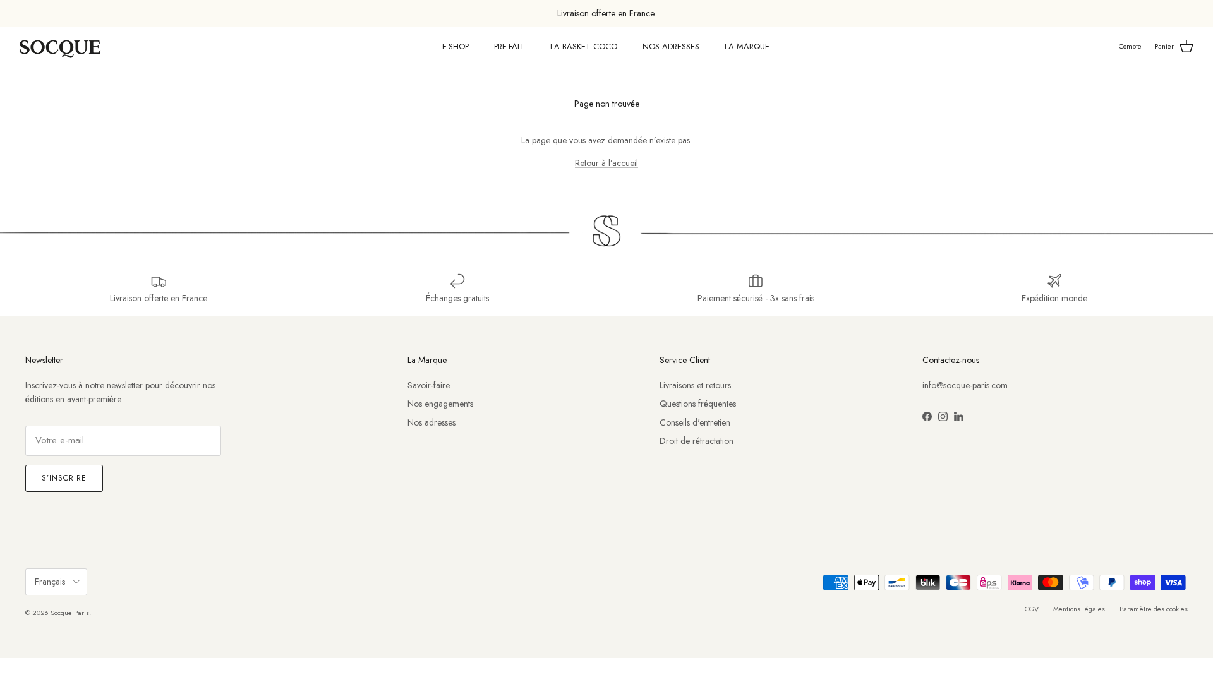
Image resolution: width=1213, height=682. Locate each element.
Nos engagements (440, 403)
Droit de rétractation (696, 440)
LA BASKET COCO (583, 46)
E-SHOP (455, 46)
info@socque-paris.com (965, 385)
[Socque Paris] (60, 46)
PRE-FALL (509, 46)
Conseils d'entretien (695, 422)
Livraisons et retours (695, 385)
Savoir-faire (428, 385)
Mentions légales (1079, 609)
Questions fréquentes (698, 403)
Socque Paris (70, 612)
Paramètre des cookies (1153, 609)
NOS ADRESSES (671, 46)
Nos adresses (431, 422)
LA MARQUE (747, 46)
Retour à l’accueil (606, 163)
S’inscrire (64, 478)
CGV (1032, 609)
